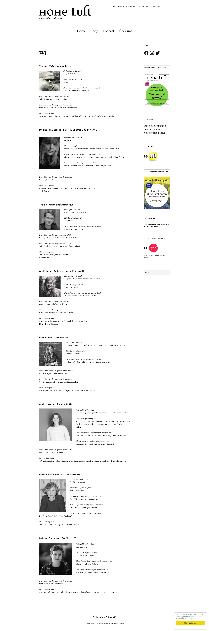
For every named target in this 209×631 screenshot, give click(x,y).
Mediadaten (146, 6)
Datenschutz (115, 623)
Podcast (108, 31)
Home (81, 31)
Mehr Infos (189, 618)
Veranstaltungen (118, 6)
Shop (94, 31)
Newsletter (157, 6)
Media (122, 623)
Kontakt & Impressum (103, 623)
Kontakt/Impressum (133, 6)
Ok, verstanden (190, 623)
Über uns (125, 31)
